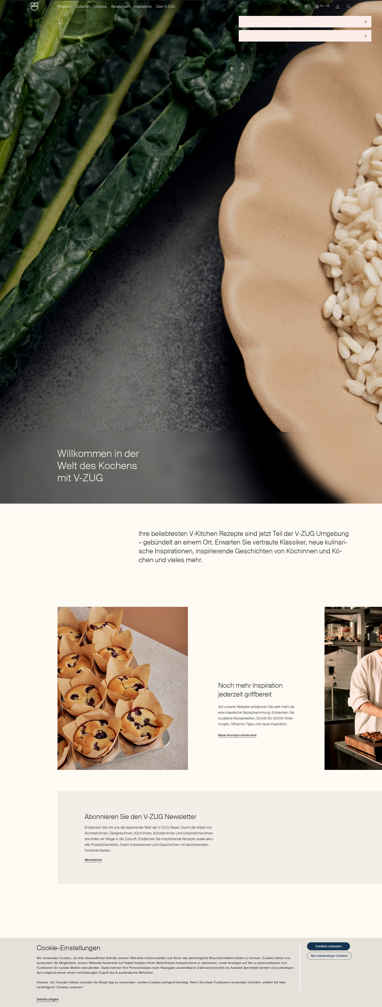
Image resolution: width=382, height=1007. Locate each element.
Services (100, 6)
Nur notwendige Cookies (329, 956)
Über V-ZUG (165, 6)
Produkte (64, 6)
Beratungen (120, 6)
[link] (306, 8)
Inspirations (142, 6)
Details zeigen (48, 999)
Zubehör (82, 6)
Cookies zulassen (328, 946)
